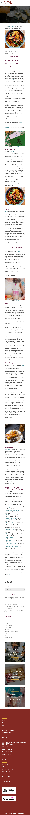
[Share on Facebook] (5, 582)
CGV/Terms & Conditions (8, 730)
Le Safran (17, 444)
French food (8, 627)
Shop (3, 729)
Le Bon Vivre (10, 529)
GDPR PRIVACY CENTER (7, 769)
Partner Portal (6, 771)
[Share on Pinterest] (11, 582)
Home (6, 26)
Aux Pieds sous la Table (13, 510)
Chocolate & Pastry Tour (8, 744)
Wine (6, 639)
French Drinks (8, 625)
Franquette (9, 507)
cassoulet (12, 80)
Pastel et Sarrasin (11, 523)
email (3, 766)
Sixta (17, 206)
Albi (6, 619)
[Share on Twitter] (8, 582)
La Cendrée (9, 526)
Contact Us (5, 764)
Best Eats (12, 26)
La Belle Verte (17, 146)
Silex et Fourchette (11, 543)
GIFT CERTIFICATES (6, 753)
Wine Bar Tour (5, 746)
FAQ (3, 725)
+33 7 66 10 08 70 (6, 768)
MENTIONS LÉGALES (6, 732)
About (3, 720)
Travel (6, 635)
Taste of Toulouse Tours (11, 631)
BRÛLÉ (17, 300)
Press (3, 722)
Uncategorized (8, 637)
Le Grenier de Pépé (11, 518)
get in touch (11, 574)
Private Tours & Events (8, 751)
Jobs (3, 727)
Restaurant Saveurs (12, 546)
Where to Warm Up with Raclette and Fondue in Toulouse (14, 603)
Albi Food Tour (6, 748)
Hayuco (20, 329)
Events (6, 623)
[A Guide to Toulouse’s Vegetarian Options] (15, 39)
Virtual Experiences (7, 754)
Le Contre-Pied (10, 515)
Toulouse (11, 53)
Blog (3, 724)
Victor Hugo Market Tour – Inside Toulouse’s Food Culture (14, 743)
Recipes (7, 629)
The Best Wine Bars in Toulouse (13, 601)
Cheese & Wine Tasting (8, 749)
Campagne (9, 540)
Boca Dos (9, 534)
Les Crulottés (10, 537)
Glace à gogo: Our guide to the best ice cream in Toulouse (14, 598)
